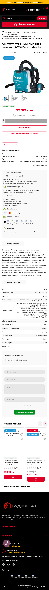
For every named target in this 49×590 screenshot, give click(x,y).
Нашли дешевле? (10, 145)
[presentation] (40, 423)
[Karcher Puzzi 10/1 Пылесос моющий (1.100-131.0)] (13, 433)
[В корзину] (13, 477)
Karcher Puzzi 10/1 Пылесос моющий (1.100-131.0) (11, 462)
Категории (7, 535)
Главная (8, 32)
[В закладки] (21, 434)
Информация (8, 526)
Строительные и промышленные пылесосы (18, 36)
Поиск (42, 18)
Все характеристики (40, 165)
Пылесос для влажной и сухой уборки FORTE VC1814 (36, 462)
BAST (43, 587)
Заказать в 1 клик (24, 128)
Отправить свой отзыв (24, 412)
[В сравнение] (21, 438)
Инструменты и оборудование (24, 32)
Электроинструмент (9, 34)
